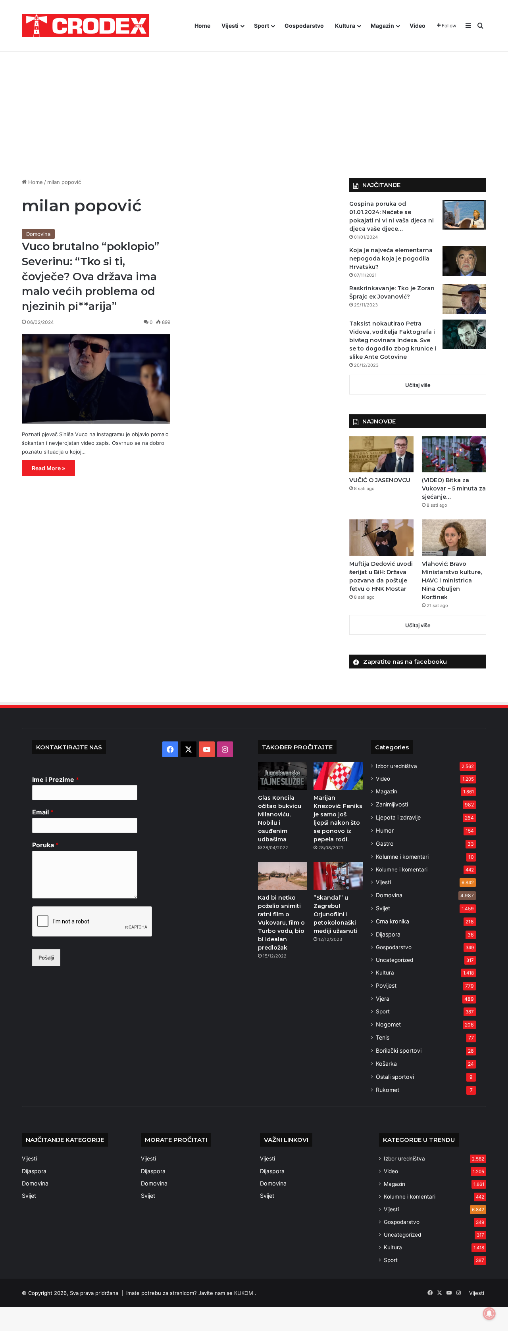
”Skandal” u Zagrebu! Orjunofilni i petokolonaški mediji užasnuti (336, 914)
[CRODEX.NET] (85, 25)
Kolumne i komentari (402, 856)
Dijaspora (388, 934)
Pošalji (46, 957)
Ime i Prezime (55, 779)
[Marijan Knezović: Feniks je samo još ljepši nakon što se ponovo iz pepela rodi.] (338, 776)
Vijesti (230, 25)
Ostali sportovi (395, 1076)
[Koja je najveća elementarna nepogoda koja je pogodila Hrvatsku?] (464, 261)
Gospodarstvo (304, 25)
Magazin (382, 25)
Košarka (386, 1063)
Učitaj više (418, 385)
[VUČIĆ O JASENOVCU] (381, 454)
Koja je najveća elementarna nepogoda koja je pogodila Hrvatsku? (391, 258)
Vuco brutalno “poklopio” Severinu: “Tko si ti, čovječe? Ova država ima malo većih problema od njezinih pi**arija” (90, 276)
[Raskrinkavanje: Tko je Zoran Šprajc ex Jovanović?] (464, 299)
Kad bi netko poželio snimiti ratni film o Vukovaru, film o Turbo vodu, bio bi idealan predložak (281, 922)
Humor (385, 830)
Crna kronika (392, 921)
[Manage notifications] (489, 1313)
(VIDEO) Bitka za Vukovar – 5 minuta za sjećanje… (454, 488)
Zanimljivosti (392, 804)
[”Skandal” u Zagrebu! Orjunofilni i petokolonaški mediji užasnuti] (338, 876)
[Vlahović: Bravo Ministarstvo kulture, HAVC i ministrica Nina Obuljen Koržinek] (454, 537)
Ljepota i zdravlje (398, 817)
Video (417, 25)
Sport (261, 25)
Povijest (386, 985)
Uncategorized (394, 960)
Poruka (45, 845)
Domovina (38, 234)
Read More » (48, 468)
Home (202, 25)
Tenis (382, 1037)
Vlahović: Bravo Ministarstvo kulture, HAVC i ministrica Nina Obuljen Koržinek (452, 580)
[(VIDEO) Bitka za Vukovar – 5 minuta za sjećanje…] (454, 454)
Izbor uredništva (396, 766)
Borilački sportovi (398, 1050)
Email (43, 812)
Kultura (345, 25)
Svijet (383, 908)
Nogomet (388, 1024)
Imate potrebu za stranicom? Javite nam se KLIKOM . (191, 1293)
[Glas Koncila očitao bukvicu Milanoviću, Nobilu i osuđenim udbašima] (282, 776)
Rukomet (387, 1089)
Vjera (382, 998)
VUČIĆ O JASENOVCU (379, 480)
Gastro (385, 843)
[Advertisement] (254, 110)
